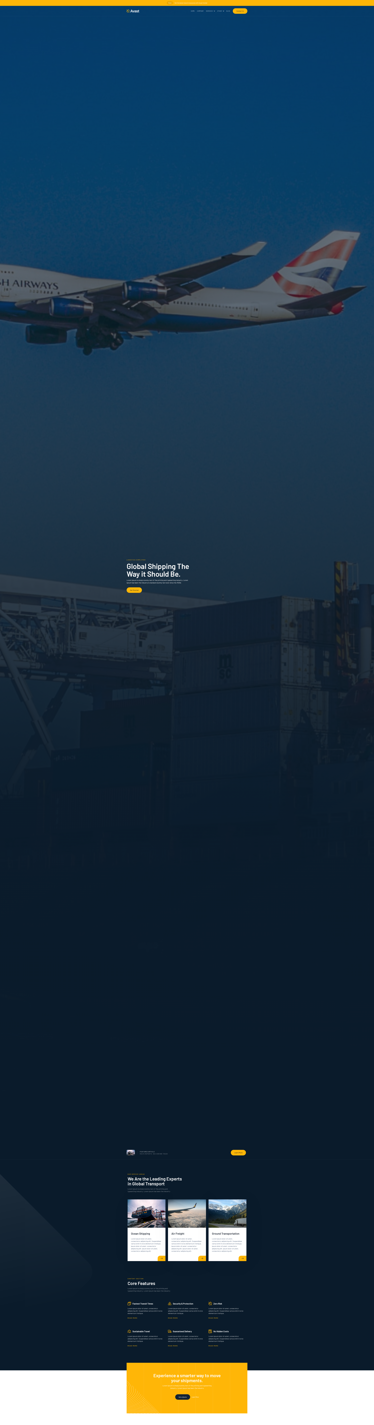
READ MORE (132, 1318)
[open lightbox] (131, 1152)
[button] (210, 11)
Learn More (238, 1153)
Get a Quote (183, 1397)
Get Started (134, 590)
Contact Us (240, 11)
